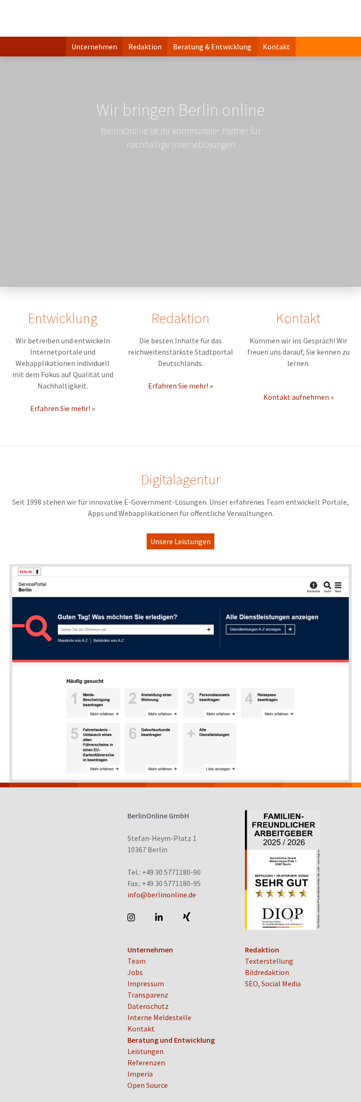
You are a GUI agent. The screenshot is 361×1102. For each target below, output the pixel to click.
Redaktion (145, 46)
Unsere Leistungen (180, 541)
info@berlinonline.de (161, 894)
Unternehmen (94, 46)
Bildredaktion (267, 972)
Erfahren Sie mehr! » (62, 408)
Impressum (145, 983)
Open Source (147, 1085)
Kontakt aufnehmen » (298, 397)
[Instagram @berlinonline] (131, 917)
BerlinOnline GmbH (47, 18)
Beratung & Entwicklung (212, 46)
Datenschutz (148, 1006)
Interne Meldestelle (159, 1017)
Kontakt (276, 46)
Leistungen (145, 1051)
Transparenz (147, 994)
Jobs (135, 972)
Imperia (140, 1073)
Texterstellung (269, 961)
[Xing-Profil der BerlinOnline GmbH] (187, 917)
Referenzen (146, 1062)
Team (136, 961)
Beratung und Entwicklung (171, 1040)
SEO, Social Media (273, 983)
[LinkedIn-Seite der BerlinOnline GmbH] (159, 917)
